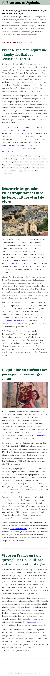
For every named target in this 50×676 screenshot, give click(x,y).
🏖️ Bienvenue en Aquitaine (21, 2)
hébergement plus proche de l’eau (15, 320)
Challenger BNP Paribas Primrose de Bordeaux (20, 130)
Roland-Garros (7, 151)
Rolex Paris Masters (26, 148)
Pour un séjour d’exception (21, 263)
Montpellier (16, 145)
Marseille (5, 145)
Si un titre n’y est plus (18, 529)
